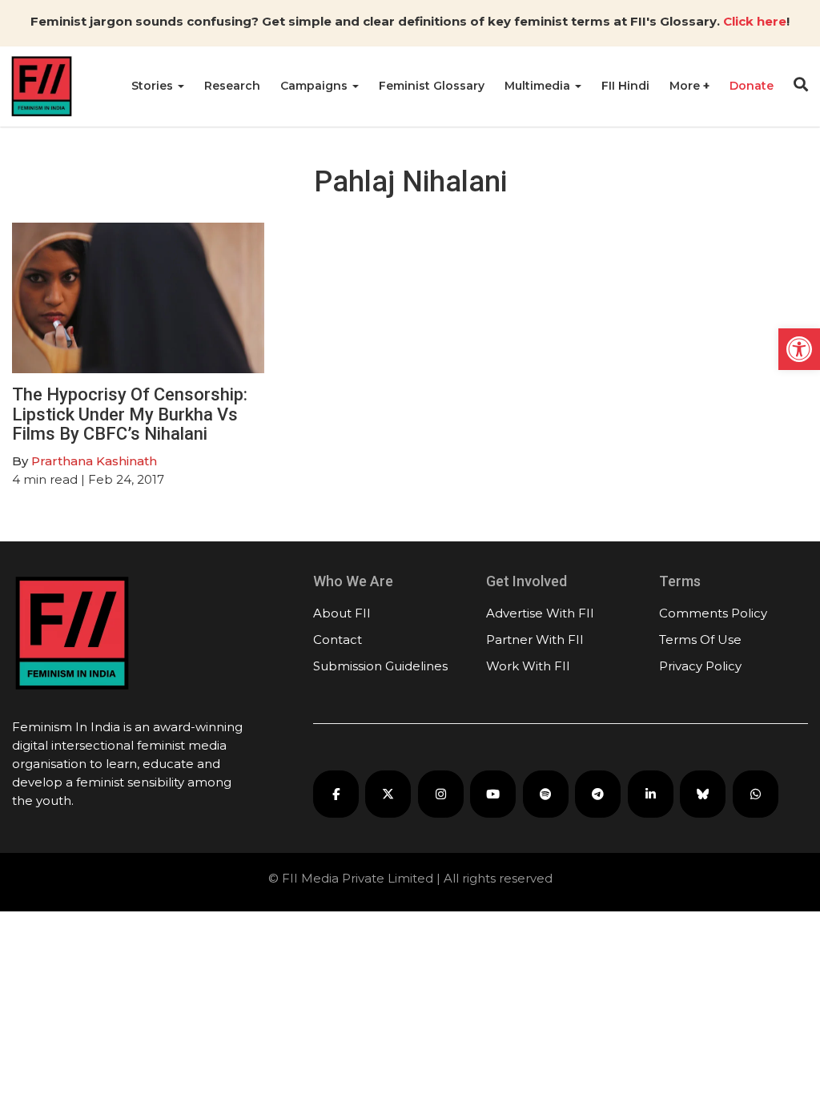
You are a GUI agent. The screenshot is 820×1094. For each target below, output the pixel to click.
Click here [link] (754, 21)
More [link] (686, 85)
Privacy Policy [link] (700, 666)
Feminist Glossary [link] (431, 85)
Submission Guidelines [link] (380, 666)
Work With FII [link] (528, 666)
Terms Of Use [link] (700, 639)
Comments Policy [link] (713, 613)
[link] (799, 349)
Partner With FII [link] (535, 639)
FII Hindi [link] (625, 85)
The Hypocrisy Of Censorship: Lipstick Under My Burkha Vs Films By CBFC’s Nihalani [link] (129, 413)
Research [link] (232, 85)
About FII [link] (342, 613)
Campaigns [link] (315, 85)
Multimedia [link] (538, 85)
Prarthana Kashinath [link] (94, 461)
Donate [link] (752, 85)
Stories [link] (153, 85)
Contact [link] (337, 639)
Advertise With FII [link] (540, 613)
